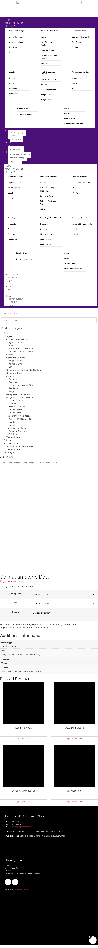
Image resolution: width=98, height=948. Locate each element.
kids (31, 627)
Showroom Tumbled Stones (19, 446)
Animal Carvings (16, 42)
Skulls (11, 52)
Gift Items (76, 47)
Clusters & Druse (17, 400)
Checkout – (11, 293)
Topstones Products (16, 428)
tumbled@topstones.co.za (20, 827)
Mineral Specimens (48, 89)
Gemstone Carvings (15, 357)
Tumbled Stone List (25, 114)
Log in (10, 281)
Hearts (43, 37)
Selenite (44, 63)
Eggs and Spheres (48, 50)
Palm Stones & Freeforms (21, 348)
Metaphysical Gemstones (18, 394)
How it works (12, 277)
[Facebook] (8, 882)
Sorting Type (15, 594)
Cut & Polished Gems (16, 339)
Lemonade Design (21, 889)
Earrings (13, 382)
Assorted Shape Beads (20, 419)
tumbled (44, 627)
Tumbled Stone (13, 437)
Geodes (44, 84)
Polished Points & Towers (21, 351)
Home (2, 463)
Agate (9, 336)
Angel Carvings (15, 37)
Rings (11, 83)
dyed (18, 627)
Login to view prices (12, 581)
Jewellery (11, 376)
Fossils (9, 354)
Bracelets (13, 78)
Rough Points (46, 95)
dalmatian (10, 627)
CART (7, 289)
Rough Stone (46, 100)
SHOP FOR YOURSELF (15, 299)
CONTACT (9, 286)
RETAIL (8, 295)
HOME (8, 165)
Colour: (15, 612)
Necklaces (13, 93)
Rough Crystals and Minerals (20, 397)
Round (74, 88)
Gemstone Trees (14, 373)
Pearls (74, 83)
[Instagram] (15, 882)
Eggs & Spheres (16, 342)
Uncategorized (11, 452)
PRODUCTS (10, 171)
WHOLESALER (11, 274)
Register (13, 284)
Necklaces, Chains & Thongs (22, 385)
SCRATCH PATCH (13, 302)
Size (15, 603)
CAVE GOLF (11, 305)
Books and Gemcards (81, 37)
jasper (25, 627)
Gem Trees (76, 42)
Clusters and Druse (48, 79)
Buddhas (13, 47)
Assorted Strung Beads (81, 78)
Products (8, 333)
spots (36, 627)
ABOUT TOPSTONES (14, 168)
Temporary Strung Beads (18, 415)
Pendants (13, 88)
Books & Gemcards (18, 431)
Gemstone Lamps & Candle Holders (23, 370)
